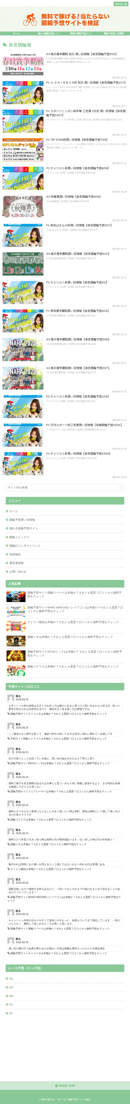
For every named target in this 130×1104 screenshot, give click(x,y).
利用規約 (15, 554)
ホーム (13, 511)
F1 (11, 1004)
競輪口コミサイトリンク (25, 545)
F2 (11, 1013)
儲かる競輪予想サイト (23, 528)
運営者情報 (16, 563)
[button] (121, 487)
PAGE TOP (66, 1085)
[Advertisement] (65, 1043)
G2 (11, 987)
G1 (11, 978)
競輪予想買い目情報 (22, 519)
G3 (11, 996)
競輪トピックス (19, 537)
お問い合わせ (17, 571)
